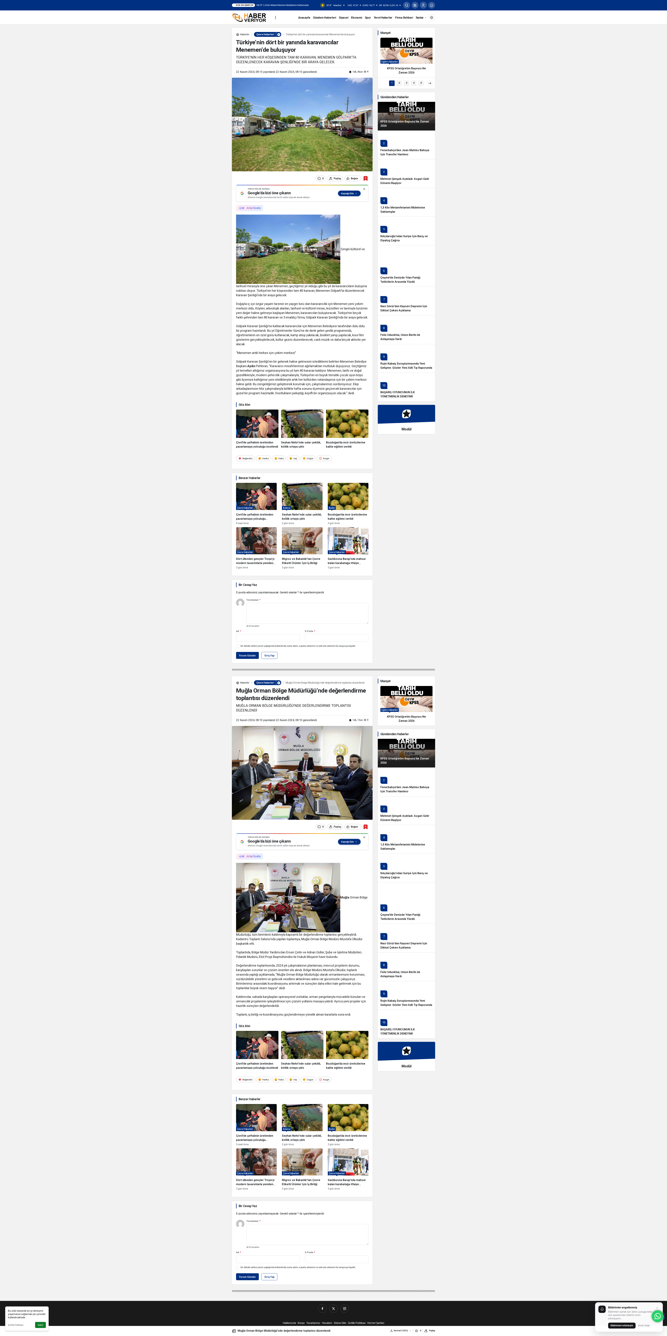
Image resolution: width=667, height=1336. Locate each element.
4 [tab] (413, 83)
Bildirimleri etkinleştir (622, 1325)
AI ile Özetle (253, 208)
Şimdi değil (644, 1325)
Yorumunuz (253, 600)
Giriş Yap (269, 655)
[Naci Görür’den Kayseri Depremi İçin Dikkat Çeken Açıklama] (406, 301)
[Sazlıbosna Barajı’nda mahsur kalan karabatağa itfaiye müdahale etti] (348, 548)
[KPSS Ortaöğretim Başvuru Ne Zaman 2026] (406, 57)
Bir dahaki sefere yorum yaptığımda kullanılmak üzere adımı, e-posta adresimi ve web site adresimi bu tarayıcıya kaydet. (298, 646)
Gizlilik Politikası (15, 1325)
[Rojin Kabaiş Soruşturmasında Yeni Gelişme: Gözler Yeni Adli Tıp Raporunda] (406, 358)
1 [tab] (392, 83)
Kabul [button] (40, 1325)
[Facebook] (322, 1308)
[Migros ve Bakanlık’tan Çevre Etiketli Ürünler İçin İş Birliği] (302, 548)
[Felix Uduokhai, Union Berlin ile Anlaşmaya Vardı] (406, 329)
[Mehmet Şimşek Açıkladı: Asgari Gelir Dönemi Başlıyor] (406, 173)
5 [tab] (421, 83)
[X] (333, 1308)
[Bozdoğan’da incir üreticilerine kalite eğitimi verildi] (347, 429)
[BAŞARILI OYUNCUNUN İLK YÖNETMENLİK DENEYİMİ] (406, 387)
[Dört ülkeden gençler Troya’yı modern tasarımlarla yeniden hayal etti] (256, 548)
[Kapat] (364, 189)
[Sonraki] (430, 83)
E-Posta (310, 631)
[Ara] (406, 5)
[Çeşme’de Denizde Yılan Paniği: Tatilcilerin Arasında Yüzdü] (406, 266)
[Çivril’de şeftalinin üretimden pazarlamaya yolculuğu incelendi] (257, 429)
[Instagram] (344, 1308)
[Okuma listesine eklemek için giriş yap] (365, 178)
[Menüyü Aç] (275, 17)
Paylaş (432, 1330)
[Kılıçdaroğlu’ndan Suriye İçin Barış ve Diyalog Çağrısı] (406, 230)
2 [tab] (399, 83)
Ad (238, 631)
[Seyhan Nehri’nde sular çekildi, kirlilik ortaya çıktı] (302, 429)
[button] (414, 5)
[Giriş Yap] (423, 5)
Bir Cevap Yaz (248, 585)
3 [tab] (406, 83)
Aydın (251, 366)
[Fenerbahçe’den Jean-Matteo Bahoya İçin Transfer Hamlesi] (406, 144)
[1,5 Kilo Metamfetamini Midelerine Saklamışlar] (406, 202)
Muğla (344, 897)
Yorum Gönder (247, 655)
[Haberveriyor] (250, 17)
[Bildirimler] (431, 5)
